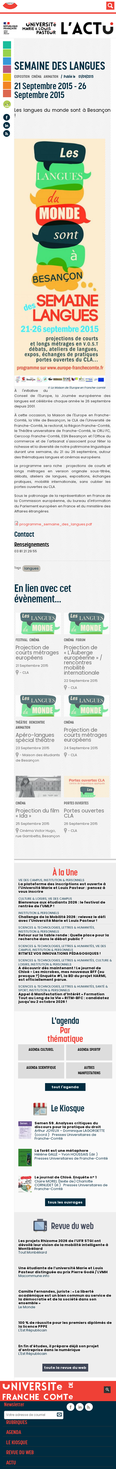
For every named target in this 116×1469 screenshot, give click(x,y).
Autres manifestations (89, 1070)
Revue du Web (20, 1452)
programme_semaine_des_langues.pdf (55, 524)
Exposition (22, 76)
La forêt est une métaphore (61, 1150)
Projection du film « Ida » (37, 813)
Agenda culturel (41, 1049)
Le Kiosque (17, 1442)
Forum (80, 640)
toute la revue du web (65, 1367)
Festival (22, 640)
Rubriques (16, 1422)
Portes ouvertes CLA (84, 813)
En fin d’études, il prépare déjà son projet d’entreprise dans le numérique (58, 1348)
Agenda (7, 105)
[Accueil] (59, 28)
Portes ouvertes (76, 803)
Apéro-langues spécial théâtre (35, 737)
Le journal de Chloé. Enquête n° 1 (66, 1177)
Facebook (6, 117)
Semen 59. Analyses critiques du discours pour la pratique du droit (68, 1125)
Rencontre (37, 722)
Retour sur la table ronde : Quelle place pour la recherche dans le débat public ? (63, 937)
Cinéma (37, 76)
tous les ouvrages (65, 1202)
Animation (51, 76)
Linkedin (6, 125)
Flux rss (6, 133)
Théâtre (21, 722)
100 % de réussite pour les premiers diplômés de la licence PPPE (65, 1324)
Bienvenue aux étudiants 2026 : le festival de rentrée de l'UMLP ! (61, 904)
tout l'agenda (65, 1087)
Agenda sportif (89, 1049)
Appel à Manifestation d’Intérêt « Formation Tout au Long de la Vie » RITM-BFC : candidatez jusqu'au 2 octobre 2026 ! (63, 998)
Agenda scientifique (41, 1067)
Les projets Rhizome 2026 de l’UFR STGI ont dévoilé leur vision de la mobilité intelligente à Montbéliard (63, 1244)
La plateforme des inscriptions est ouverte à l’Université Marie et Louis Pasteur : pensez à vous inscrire (62, 887)
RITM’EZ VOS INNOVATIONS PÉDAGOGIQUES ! (59, 953)
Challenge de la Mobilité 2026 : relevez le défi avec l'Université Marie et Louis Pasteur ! (61, 918)
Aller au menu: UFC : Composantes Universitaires (10, 6)
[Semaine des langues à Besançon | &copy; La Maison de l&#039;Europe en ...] (59, 262)
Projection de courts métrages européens (37, 652)
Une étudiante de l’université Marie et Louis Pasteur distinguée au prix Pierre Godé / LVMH (63, 1269)
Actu (11, 1462)
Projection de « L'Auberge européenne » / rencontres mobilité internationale (83, 660)
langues (31, 568)
